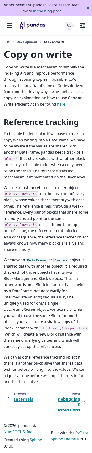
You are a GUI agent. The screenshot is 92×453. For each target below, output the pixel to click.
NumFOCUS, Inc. (18, 431)
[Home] (8, 41)
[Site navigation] (9, 26)
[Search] (69, 26)
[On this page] (82, 26)
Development (27, 42)
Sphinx (36, 439)
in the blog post (47, 11)
